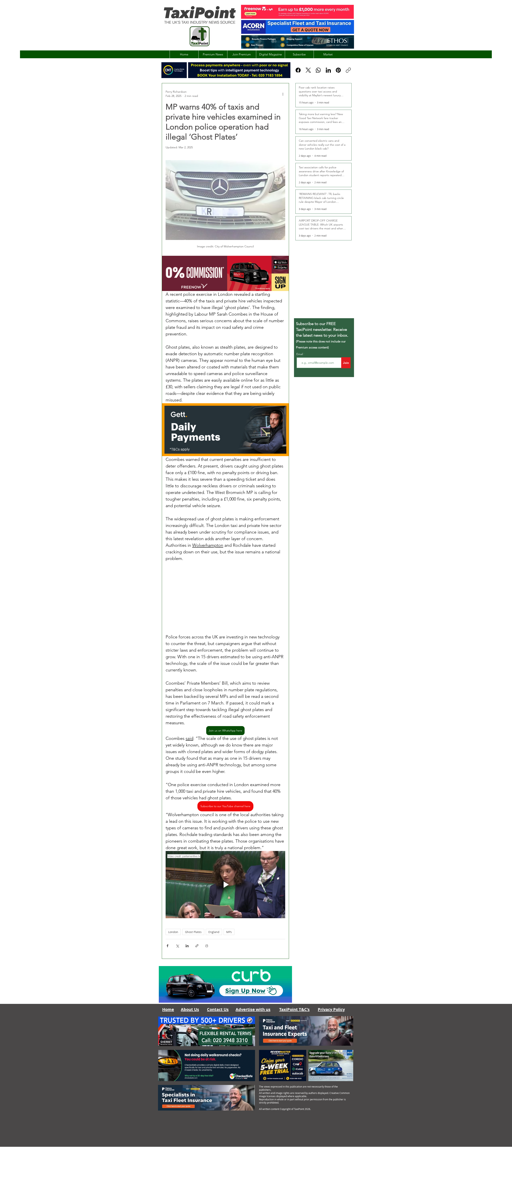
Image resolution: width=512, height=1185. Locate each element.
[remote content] (225, 598)
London (173, 932)
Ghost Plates (193, 932)
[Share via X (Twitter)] (177, 946)
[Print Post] (207, 946)
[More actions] (282, 93)
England (213, 932)
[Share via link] (197, 946)
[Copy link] (348, 70)
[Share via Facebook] (167, 946)
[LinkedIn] (328, 70)
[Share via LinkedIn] (187, 946)
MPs (229, 932)
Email (300, 354)
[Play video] (225, 884)
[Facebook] (298, 70)
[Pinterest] (338, 70)
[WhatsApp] (318, 70)
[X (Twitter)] (308, 70)
